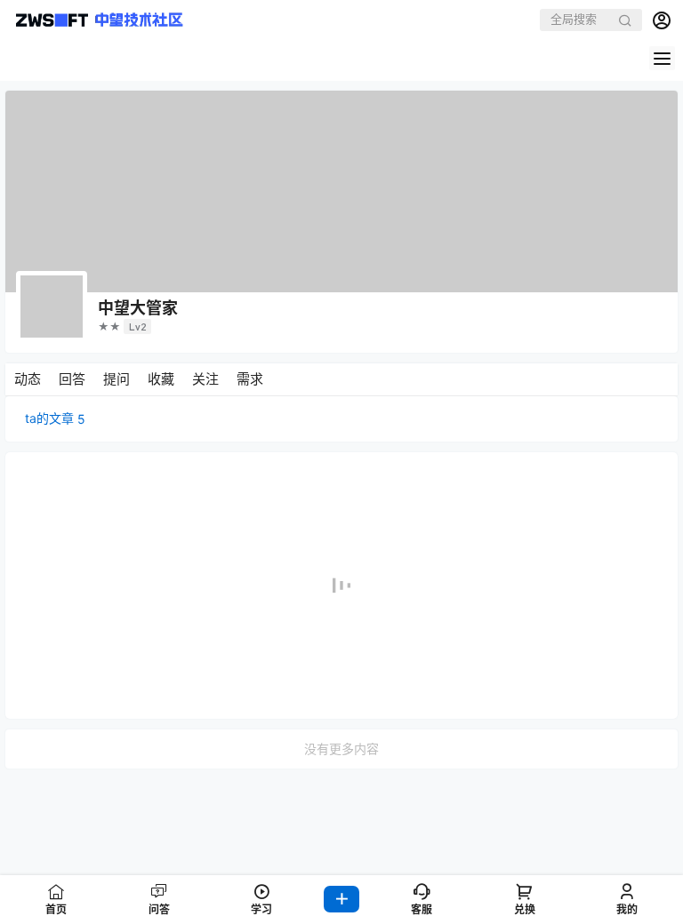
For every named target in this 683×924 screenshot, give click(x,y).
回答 (72, 378)
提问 (116, 378)
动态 (27, 378)
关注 (205, 378)
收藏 (161, 378)
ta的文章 (55, 418)
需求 (250, 378)
